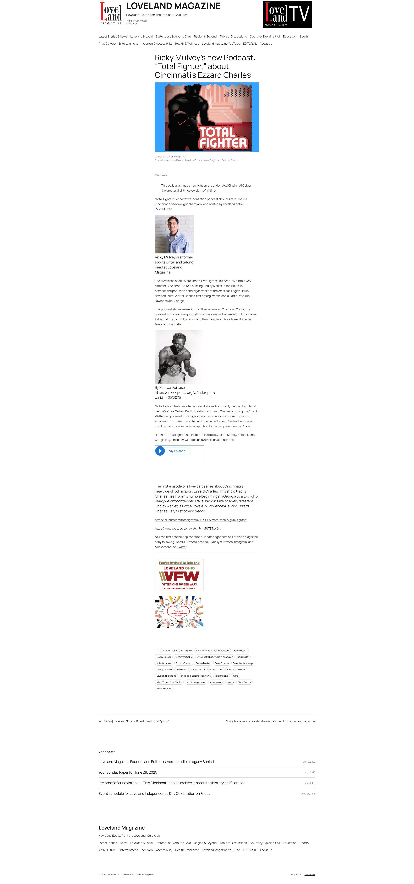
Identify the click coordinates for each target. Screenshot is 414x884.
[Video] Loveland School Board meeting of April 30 (136, 721)
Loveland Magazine (175, 156)
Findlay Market (203, 663)
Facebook (202, 542)
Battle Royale (240, 650)
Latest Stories (177, 160)
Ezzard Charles (183, 663)
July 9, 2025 (309, 761)
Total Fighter (244, 682)
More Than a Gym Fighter (169, 682)
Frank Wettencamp (242, 663)
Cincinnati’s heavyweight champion (215, 656)
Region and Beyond (219, 160)
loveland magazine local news (196, 675)
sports (230, 682)
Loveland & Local (193, 160)
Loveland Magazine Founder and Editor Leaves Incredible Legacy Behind (156, 762)
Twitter (181, 547)
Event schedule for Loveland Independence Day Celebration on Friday (154, 794)
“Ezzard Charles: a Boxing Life (177, 650)
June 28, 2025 (308, 793)
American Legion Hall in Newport (212, 650)
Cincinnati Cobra (183, 656)
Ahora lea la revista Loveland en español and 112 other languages (268, 721)
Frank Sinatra (222, 663)
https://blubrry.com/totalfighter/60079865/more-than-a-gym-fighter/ (201, 520)
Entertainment (162, 160)
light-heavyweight (236, 669)
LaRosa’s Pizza (197, 669)
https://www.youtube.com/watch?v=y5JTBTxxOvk (188, 528)
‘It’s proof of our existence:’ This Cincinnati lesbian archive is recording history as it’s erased (172, 783)
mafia (236, 675)
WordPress (310, 874)
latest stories (216, 669)
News (206, 160)
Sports (234, 160)
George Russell (164, 669)
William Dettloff (164, 688)
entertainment (164, 663)
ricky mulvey (216, 682)
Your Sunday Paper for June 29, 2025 (128, 772)
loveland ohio (221, 675)
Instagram (240, 542)
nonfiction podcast (196, 682)
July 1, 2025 (309, 772)
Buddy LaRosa (164, 656)
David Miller (243, 656)
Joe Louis (180, 669)
